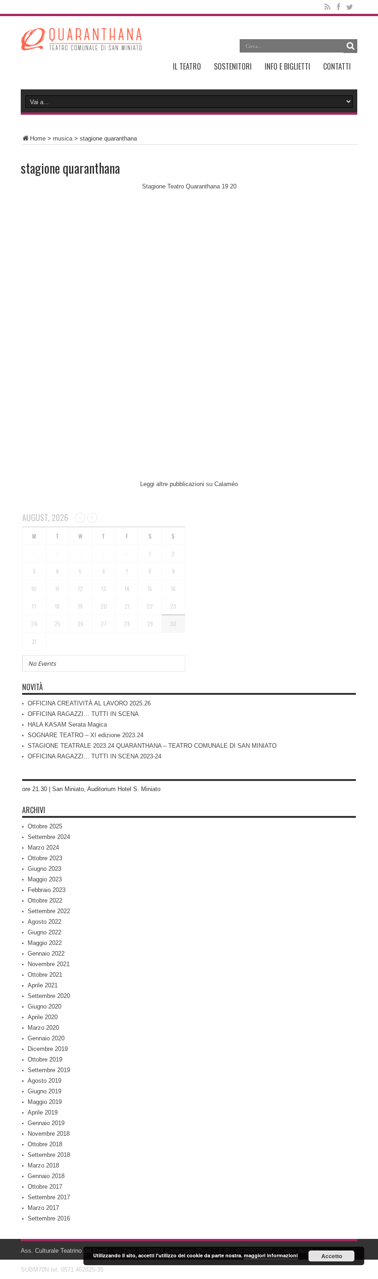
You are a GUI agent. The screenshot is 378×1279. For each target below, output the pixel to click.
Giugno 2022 (44, 932)
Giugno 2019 (44, 1091)
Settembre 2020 (49, 995)
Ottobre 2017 (45, 1186)
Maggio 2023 (45, 879)
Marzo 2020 (43, 1027)
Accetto (331, 1256)
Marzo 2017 (43, 1207)
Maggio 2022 (45, 942)
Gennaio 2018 (46, 1176)
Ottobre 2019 (45, 1059)
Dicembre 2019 (48, 1048)
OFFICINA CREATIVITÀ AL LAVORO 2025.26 (89, 703)
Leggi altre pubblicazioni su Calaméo (189, 484)
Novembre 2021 (49, 964)
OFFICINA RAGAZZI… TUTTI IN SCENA (83, 713)
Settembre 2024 (49, 836)
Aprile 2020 (43, 1017)
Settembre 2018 (49, 1154)
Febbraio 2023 (46, 889)
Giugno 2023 (44, 868)
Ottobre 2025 (45, 826)
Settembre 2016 (49, 1218)
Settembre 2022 (49, 911)
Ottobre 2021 (45, 974)
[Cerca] (350, 46)
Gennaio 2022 (46, 953)
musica (62, 138)
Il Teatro (187, 66)
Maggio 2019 (45, 1101)
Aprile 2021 (43, 985)
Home (38, 138)
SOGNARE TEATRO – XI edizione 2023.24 (85, 735)
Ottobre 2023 (45, 858)
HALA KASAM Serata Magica (67, 724)
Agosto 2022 (44, 921)
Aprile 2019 (43, 1112)
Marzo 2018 (43, 1165)
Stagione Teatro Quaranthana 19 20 (189, 186)
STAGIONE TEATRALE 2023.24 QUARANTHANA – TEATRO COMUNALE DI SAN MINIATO (152, 745)
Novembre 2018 (49, 1133)
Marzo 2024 (43, 847)
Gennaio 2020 (46, 1038)
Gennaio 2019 (46, 1123)
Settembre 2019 (49, 1070)
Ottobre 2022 (45, 900)
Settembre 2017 (49, 1197)
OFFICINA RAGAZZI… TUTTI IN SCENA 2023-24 (94, 756)
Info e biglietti (287, 66)
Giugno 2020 (44, 1006)
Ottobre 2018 (45, 1144)
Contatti (337, 66)
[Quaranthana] (81, 43)
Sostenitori (233, 66)
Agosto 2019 (44, 1080)
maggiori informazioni (271, 1255)
